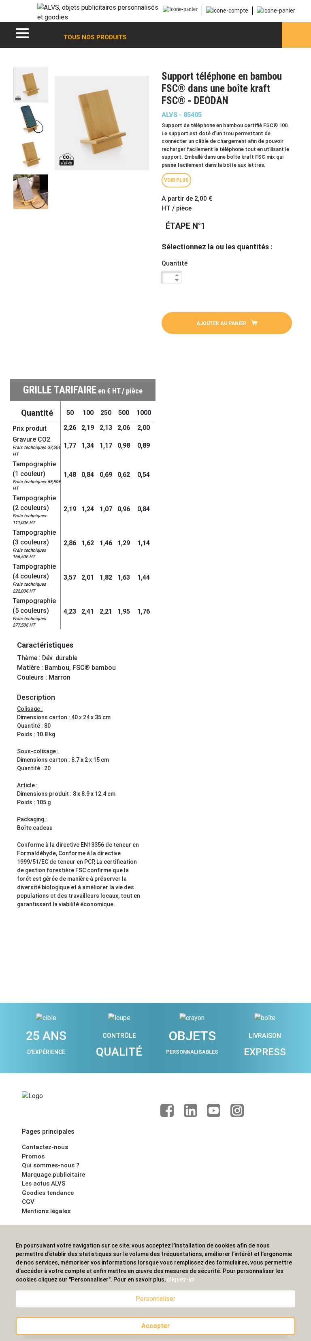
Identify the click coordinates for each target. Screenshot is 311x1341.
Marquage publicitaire (53, 1174)
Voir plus (176, 180)
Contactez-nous (45, 1147)
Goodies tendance (48, 1192)
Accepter (155, 1326)
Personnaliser (155, 1299)
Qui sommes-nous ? (50, 1165)
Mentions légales (46, 1211)
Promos (33, 1156)
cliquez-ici (180, 1279)
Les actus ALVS (44, 1183)
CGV (28, 1201)
